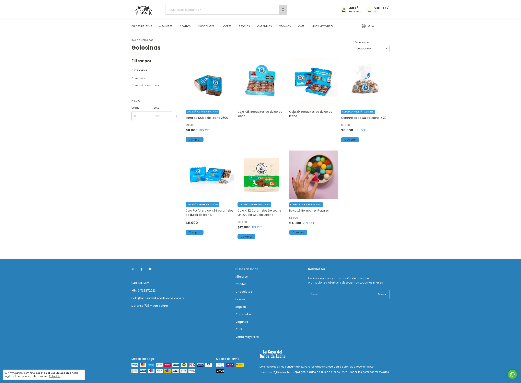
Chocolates (206, 26)
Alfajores (165, 26)
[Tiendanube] (275, 373)
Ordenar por (362, 42)
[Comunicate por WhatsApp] (512, 374)
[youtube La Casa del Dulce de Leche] (150, 269)
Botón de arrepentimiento (357, 366)
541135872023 (140, 283)
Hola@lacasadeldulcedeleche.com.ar (157, 298)
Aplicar (176, 116)
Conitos (185, 26)
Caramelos (264, 26)
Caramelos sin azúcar (145, 85)
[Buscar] (283, 10)
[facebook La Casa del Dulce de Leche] (141, 269)
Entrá (352, 8)
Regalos (244, 26)
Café (301, 26)
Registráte (355, 11)
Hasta (155, 107)
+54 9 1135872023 (143, 291)
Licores (227, 26)
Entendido (54, 376)
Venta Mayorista (323, 26)
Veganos (285, 26)
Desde (135, 107)
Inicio (134, 40)
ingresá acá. (331, 366)
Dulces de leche (141, 26)
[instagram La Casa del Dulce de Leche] (132, 269)
